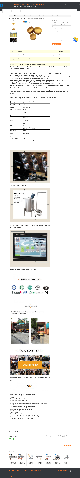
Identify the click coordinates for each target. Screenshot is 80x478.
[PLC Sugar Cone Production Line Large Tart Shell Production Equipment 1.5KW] (13, 23)
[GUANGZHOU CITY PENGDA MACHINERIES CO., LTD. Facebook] (70, 471)
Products (15, 10)
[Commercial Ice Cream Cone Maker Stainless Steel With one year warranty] (22, 457)
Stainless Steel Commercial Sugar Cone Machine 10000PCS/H (13, 463)
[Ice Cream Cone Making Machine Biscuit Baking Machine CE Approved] (31, 457)
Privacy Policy (18, 476)
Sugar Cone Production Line (22, 15)
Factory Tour (34, 10)
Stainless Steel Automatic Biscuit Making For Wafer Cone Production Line (58, 464)
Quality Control (43, 10)
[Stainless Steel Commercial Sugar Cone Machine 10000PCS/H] (13, 457)
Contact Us (52, 10)
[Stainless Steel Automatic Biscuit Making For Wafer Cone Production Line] (57, 457)
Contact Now (57, 44)
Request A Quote (71, 1)
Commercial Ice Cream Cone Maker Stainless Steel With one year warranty (22, 463)
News (70, 10)
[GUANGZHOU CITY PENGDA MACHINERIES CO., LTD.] (7, 5)
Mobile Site (14, 476)
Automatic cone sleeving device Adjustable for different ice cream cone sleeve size (66, 464)
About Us (25, 10)
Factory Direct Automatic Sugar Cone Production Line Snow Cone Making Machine (49, 464)
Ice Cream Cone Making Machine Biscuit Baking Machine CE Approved (31, 464)
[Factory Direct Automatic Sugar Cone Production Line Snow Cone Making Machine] (48, 457)
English (78, 1)
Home (7, 10)
